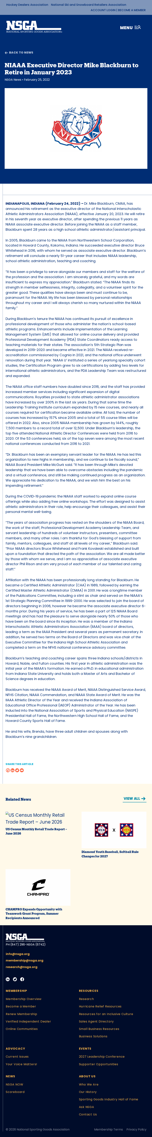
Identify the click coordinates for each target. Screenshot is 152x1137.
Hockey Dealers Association (27, 5)
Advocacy (15, 1048)
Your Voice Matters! (21, 1064)
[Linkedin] (12, 770)
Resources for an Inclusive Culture (106, 1014)
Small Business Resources (99, 1029)
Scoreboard (15, 1092)
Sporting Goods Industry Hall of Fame (108, 1099)
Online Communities (22, 1029)
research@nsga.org (21, 967)
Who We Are (89, 1084)
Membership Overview (24, 999)
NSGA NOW (14, 1084)
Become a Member (132, 10)
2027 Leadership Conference (102, 1056)
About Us (87, 1076)
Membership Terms (108, 1129)
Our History (88, 1092)
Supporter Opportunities (98, 1064)
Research (86, 999)
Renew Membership (21, 1014)
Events (85, 1048)
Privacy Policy (136, 1129)
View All (132, 798)
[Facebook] (8, 770)
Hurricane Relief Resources (100, 1006)
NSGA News (13, 80)
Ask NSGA (86, 1107)
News (10, 1076)
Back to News (21, 52)
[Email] (22, 770)
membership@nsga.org (24, 960)
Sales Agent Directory (96, 1021)
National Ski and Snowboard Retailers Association (88, 5)
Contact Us (88, 1114)
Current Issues (17, 1056)
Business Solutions (93, 1036)
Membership (16, 991)
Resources (88, 991)
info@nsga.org (18, 954)
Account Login (103, 10)
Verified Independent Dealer (28, 1021)
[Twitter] (17, 770)
